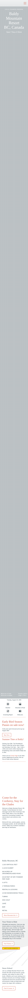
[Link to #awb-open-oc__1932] (25, 3)
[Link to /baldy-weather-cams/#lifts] (8, 711)
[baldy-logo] (3, 1)
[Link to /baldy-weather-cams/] (8, 704)
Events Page (14, 755)
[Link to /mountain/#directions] (20, 704)
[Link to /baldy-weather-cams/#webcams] (20, 711)
